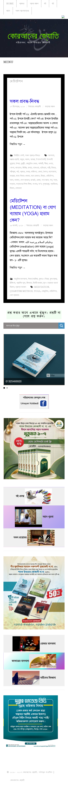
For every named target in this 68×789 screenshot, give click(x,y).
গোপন (12, 167)
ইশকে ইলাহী (41, 159)
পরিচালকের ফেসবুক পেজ (34, 397)
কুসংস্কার (53, 278)
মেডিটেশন (49, 175)
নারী (48, 167)
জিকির (24, 167)
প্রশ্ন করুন (34, 3)
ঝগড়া (30, 167)
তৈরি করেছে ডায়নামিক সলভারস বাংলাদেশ (41, 780)
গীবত (46, 163)
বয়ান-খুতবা (48, 516)
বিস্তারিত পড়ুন (17, 144)
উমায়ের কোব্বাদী (34, 106)
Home (10, 3)
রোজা (38, 180)
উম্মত (18, 163)
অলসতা (51, 155)
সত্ (51, 180)
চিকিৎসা (12, 282)
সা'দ (40, 183)
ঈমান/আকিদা (33, 278)
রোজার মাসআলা (47, 643)
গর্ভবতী (40, 163)
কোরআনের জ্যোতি (33, 36)
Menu (8, 62)
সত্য (55, 180)
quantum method (21, 291)
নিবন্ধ (53, 167)
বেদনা (40, 171)
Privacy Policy (34, 784)
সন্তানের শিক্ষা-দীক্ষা (24, 183)
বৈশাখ (45, 171)
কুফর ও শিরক (44, 278)
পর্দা (17, 171)
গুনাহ (51, 163)
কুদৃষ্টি (23, 163)
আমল (27, 159)
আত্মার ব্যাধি (14, 159)
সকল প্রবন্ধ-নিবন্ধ (24, 101)
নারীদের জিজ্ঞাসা (48, 677)
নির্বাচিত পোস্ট (19, 155)
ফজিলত (34, 171)
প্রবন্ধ (21, 3)
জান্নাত (18, 167)
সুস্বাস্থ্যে (46, 183)
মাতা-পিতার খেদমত (23, 175)
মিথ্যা (43, 175)
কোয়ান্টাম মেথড (31, 163)
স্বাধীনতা (54, 183)
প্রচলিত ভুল (21, 282)
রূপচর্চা (33, 180)
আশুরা (32, 159)
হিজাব (12, 188)
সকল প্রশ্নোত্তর (22, 10)
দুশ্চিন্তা (43, 167)
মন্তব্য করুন (50, 106)
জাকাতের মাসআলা (20, 660)
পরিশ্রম (12, 171)
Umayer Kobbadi (30, 403)
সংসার (35, 183)
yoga (37, 291)
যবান (11, 180)
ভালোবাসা (52, 171)
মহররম (12, 175)
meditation (41, 287)
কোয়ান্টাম (45, 291)
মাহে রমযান (35, 175)
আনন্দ (22, 159)
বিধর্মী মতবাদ (37, 282)
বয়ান (8, 10)
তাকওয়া (36, 167)
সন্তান (12, 183)
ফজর (28, 171)
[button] (4, 388)
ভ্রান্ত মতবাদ (21, 287)
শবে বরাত (45, 180)
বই (45, 3)
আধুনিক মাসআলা (20, 278)
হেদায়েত (18, 188)
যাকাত (17, 180)
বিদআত (29, 282)
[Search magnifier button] (61, 326)
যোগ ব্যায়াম (25, 180)
